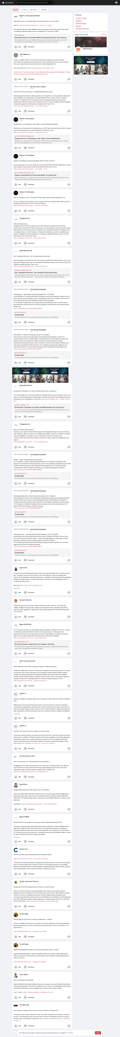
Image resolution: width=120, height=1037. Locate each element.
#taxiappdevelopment (41, 74)
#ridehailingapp (60, 72)
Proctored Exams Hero (27, 756)
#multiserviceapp (81, 18)
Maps (45, 9)
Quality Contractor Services (29, 881)
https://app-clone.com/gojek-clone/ (31, 585)
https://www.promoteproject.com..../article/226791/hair (30, 266)
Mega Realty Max (25, 624)
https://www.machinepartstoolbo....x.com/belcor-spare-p (31, 106)
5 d (20, 626)
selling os (23, 693)
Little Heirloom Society (27, 661)
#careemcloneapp (28, 72)
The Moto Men (24, 1005)
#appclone (79, 21)
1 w (20, 850)
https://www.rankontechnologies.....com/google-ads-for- (31, 132)
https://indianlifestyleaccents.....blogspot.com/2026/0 (30, 962)
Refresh (104, 34)
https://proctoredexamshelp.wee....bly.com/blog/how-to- (31, 771)
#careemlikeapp (39, 72)
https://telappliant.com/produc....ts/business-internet (30, 238)
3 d (31, 456)
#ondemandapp (29, 74)
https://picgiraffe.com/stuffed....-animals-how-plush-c (30, 681)
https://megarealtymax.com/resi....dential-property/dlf (30, 638)
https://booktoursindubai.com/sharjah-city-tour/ (38, 992)
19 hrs (21, 56)
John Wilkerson (25, 54)
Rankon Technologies (27, 118)
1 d (20, 220)
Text (25, 9)
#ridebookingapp (19, 74)
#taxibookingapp (50, 72)
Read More (17, 588)
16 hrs (21, 17)
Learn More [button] (69, 1033)
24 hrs (21, 120)
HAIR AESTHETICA (26, 251)
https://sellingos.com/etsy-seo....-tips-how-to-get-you (38, 743)
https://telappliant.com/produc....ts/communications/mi (31, 442)
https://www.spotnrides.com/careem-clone (40, 68)
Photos (35, 9)
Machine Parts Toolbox (38, 87)
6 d (20, 662)
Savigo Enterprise (26, 600)
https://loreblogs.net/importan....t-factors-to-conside (35, 25)
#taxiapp (67, 72)
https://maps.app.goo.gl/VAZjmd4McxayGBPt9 (28, 308)
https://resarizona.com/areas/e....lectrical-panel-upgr (42, 901)
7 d (20, 786)
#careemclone (18, 72)
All (16, 9)
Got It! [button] (98, 1033)
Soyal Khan (23, 784)
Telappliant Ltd (25, 218)
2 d (31, 291)
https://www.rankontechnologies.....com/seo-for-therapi (31, 205)
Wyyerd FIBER (24, 817)
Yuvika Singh (24, 914)
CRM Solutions (88, 49)
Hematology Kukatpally (38, 289)
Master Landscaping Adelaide (30, 16)
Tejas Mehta (24, 974)
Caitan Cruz (24, 849)
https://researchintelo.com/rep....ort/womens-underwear (31, 858)
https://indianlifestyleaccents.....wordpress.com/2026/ (30, 931)
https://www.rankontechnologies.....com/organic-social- (31, 169)
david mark (23, 568)
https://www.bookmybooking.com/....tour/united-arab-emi (39, 804)
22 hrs (31, 88)
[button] (34, 3)
